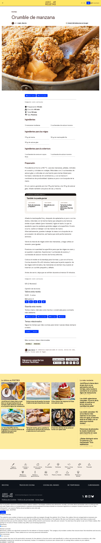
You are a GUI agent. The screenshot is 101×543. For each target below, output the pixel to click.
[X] (67, 362)
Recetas (5, 485)
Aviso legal (39, 500)
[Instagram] (74, 362)
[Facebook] (70, 362)
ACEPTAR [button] (13, 510)
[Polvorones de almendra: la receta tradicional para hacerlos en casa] (38, 391)
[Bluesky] (77, 362)
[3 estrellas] (35, 301)
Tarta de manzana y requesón (34, 205)
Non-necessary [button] (5, 534)
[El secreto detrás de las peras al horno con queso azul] (63, 417)
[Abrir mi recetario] (88, 3)
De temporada (74, 485)
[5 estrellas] (44, 301)
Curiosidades (93, 485)
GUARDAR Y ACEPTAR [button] (7, 542)
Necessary (4, 526)
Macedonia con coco (49, 205)
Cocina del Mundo (51, 485)
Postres (14, 12)
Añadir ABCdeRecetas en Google (78, 23)
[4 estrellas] (39, 301)
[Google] (63, 362)
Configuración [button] (4, 510)
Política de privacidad (26, 500)
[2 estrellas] (31, 301)
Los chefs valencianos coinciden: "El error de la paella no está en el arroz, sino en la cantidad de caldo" (89, 402)
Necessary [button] (3, 524)
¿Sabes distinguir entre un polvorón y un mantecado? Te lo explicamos (89, 441)
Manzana (37, 344)
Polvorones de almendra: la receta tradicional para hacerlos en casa (89, 431)
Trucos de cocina (27, 485)
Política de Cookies (9, 500)
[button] (3, 3)
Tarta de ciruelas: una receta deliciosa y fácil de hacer (66, 207)
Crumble (29, 344)
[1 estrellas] (27, 301)
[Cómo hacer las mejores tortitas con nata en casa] (63, 391)
